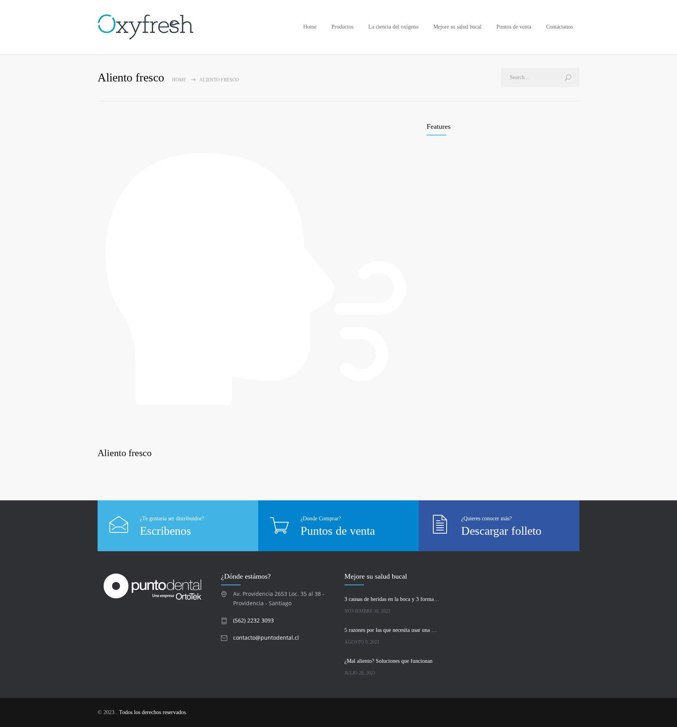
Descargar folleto (501, 530)
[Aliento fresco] (256, 279)
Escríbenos (165, 530)
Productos (342, 27)
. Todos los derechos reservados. (151, 712)
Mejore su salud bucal (457, 27)
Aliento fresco (125, 453)
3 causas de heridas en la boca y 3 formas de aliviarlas (391, 599)
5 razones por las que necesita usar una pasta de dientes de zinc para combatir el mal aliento (391, 630)
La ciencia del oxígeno (393, 27)
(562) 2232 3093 (253, 620)
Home (310, 27)
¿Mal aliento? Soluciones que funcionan (388, 661)
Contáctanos (559, 27)
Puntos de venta (513, 27)
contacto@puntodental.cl (266, 637)
